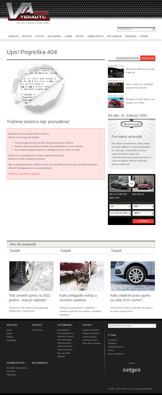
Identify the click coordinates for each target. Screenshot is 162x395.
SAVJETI (87, 325)
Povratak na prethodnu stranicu (24, 173)
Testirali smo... (38, 330)
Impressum (112, 340)
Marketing (112, 343)
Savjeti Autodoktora (91, 330)
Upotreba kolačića (116, 347)
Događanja (11, 340)
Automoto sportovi (65, 346)
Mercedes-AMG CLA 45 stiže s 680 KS (140, 71)
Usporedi (143, 221)
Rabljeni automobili (91, 333)
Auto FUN (11, 371)
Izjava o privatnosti (116, 354)
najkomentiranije (128, 58)
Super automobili (64, 350)
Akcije (9, 330)
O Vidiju (112, 335)
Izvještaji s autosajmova (17, 368)
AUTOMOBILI (64, 325)
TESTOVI (37, 325)
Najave (10, 333)
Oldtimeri (61, 356)
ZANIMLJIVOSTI (16, 363)
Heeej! (111, 350)
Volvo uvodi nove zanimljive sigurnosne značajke (139, 86)
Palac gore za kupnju (92, 343)
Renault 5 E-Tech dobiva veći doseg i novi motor (140, 101)
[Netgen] (131, 370)
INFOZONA (11, 375)
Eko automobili (63, 353)
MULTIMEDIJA (40, 363)
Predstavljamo (63, 330)
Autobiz (10, 337)
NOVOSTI (12, 325)
